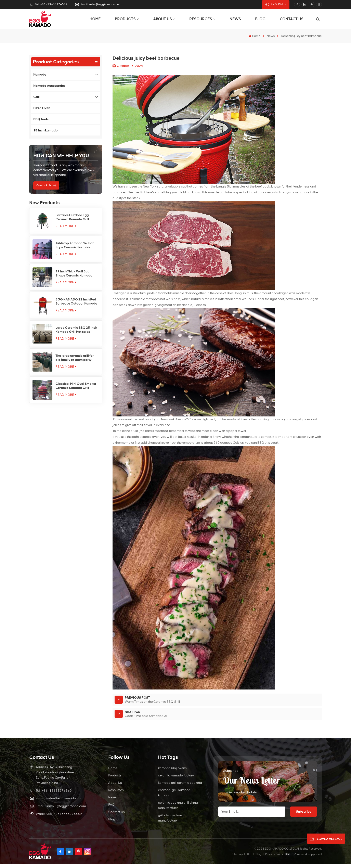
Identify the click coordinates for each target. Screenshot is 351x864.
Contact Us (291, 19)
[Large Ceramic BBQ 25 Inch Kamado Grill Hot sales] (42, 334)
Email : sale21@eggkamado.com (61, 806)
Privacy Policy (274, 854)
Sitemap (237, 854)
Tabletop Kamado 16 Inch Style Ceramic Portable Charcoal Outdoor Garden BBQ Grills (75, 245)
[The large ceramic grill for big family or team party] (42, 362)
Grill (36, 97)
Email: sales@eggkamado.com (100, 4)
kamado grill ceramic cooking (180, 783)
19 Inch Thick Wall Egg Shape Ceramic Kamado (73, 273)
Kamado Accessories (49, 86)
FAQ (111, 805)
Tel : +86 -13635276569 (51, 4)
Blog (260, 19)
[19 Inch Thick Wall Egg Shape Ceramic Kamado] (42, 277)
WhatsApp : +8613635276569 (59, 814)
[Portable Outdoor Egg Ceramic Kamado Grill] (42, 221)
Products (125, 19)
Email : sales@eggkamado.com (59, 798)
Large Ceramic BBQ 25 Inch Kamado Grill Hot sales (76, 330)
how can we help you (61, 156)
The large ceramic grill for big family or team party (74, 358)
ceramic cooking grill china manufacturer (178, 805)
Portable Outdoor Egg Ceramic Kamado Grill (72, 217)
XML (249, 854)
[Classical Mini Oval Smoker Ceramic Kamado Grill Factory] (42, 390)
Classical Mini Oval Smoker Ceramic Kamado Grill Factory (75, 386)
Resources (200, 19)
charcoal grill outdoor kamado (174, 792)
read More (64, 226)
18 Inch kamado (45, 130)
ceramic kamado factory (176, 775)
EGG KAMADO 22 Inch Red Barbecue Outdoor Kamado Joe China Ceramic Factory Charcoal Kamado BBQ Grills (76, 301)
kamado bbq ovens (172, 768)
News (235, 19)
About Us (162, 19)
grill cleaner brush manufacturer (171, 817)
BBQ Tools (41, 119)
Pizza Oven (41, 108)
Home (95, 19)
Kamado (39, 74)
